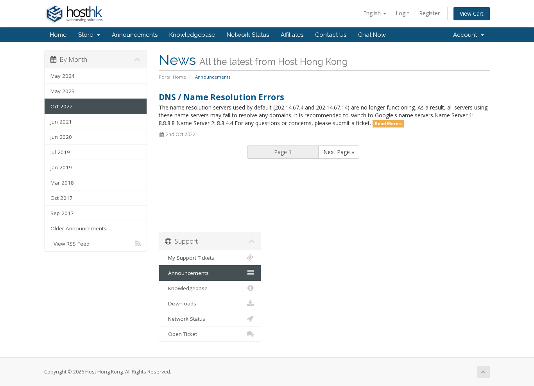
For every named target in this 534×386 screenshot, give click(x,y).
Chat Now (372, 34)
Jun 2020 (61, 136)
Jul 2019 (60, 152)
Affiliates (292, 34)
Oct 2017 (61, 197)
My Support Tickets (189, 257)
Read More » (388, 123)
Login (403, 13)
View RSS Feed (70, 243)
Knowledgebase (192, 34)
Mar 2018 (62, 182)
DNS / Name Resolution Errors (221, 97)
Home (58, 34)
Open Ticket (181, 334)
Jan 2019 (61, 167)
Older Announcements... (80, 228)
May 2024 (62, 75)
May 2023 (62, 91)
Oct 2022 (61, 106)
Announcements (135, 34)
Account (466, 34)
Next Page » (338, 152)
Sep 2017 (62, 213)
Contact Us (330, 34)
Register (429, 13)
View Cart (472, 13)
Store (87, 34)
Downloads (180, 303)
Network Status (248, 34)
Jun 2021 (61, 121)
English (372, 13)
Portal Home (172, 77)
